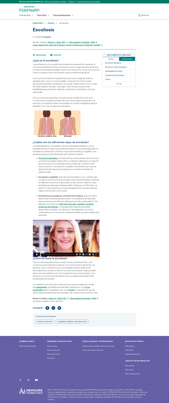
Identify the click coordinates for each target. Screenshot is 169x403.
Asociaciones (52, 346)
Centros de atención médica (88, 2)
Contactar (51, 358)
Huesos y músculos (44, 321)
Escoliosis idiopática (48, 158)
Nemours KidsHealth (27, 346)
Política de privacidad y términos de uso (98, 346)
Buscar (145, 15)
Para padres (130, 346)
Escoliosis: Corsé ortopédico (116, 67)
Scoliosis (46, 37)
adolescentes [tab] (127, 59)
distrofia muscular (67, 204)
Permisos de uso (53, 354)
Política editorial (53, 350)
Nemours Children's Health (55, 2)
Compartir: (38, 308)
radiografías (41, 287)
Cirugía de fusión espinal (114, 75)
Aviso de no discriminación (93, 350)
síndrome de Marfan (48, 207)
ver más (119, 84)
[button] (39, 55)
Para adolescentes (132, 354)
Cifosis (107, 79)
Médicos (71, 2)
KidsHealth (38, 23)
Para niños (129, 350)
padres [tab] (111, 59)
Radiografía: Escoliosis (113, 71)
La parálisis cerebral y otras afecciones (72, 321)
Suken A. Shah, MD (57, 42)
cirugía (71, 290)
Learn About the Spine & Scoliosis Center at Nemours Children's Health (68, 45)
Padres (51, 23)
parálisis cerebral (85, 204)
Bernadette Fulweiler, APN (83, 42)
